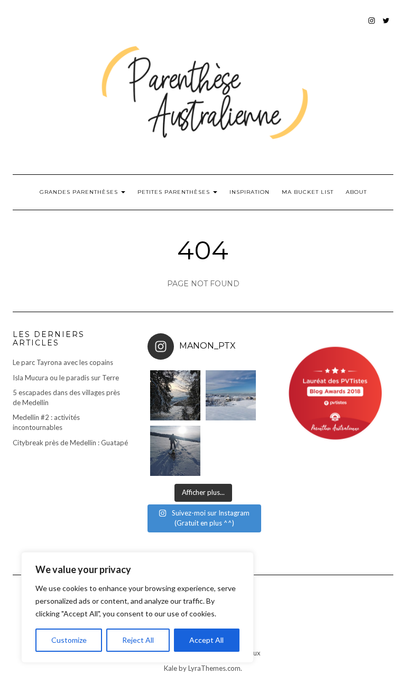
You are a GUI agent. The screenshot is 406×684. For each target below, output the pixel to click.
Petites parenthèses (174, 192)
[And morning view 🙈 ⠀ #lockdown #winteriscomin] (231, 395)
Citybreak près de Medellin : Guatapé (70, 442)
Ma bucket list (308, 192)
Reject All (138, 639)
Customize (69, 639)
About (356, 192)
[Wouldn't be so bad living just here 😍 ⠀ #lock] (175, 395)
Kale (170, 668)
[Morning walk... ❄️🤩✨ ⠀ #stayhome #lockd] (175, 451)
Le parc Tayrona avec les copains (63, 362)
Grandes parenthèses (80, 192)
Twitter (386, 25)
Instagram (372, 25)
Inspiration (249, 192)
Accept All (206, 639)
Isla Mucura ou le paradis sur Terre (66, 377)
